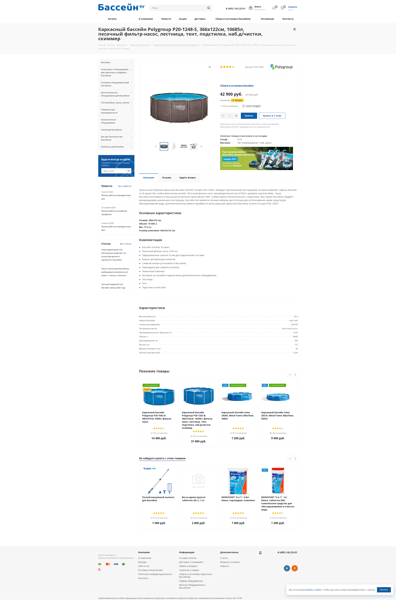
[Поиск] (208, 8)
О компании (144, 558)
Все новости (124, 186)
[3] (227, 67)
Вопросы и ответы (230, 562)
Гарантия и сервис (189, 570)
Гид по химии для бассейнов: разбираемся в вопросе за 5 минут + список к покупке (115, 272)
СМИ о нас (143, 566)
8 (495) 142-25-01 (287, 552)
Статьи (224, 558)
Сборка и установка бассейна (237, 85)
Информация (186, 552)
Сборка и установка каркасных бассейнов (195, 575)
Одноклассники (295, 568)
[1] (221, 67)
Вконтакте (287, 568)
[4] (230, 67)
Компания (144, 552)
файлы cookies (314, 589)
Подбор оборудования (191, 580)
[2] (224, 67)
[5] (233, 67)
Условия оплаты (187, 558)
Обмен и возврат (188, 566)
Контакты (143, 578)
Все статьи (125, 243)
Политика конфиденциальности (155, 574)
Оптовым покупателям (150, 570)
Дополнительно (229, 552)
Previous (156, 146)
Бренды (142, 562)
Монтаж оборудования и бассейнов (192, 586)
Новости (224, 566)
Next (201, 146)
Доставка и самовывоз (191, 562)
